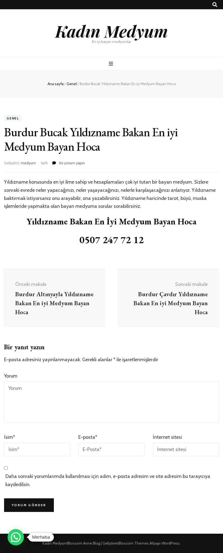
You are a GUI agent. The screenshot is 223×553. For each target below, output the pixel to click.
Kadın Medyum (111, 31)
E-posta (87, 437)
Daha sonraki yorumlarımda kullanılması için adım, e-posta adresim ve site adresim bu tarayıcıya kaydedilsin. (107, 480)
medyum (28, 162)
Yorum (10, 376)
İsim (9, 437)
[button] (16, 537)
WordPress (171, 543)
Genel (13, 118)
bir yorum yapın (71, 162)
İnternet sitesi (167, 437)
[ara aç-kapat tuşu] (214, 4)
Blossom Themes (133, 543)
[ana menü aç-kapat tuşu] (111, 63)
